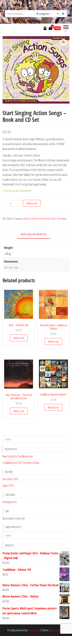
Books (26, 218)
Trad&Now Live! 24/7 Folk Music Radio (21, 463)
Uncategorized (9, 502)
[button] (63, 42)
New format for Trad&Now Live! (18, 456)
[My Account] (45, 28)
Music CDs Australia (59, 218)
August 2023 (8, 485)
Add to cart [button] (18, 338)
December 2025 (10, 479)
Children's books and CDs (40, 218)
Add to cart (31, 203)
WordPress (33, 630)
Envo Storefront (57, 630)
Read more (53, 407)
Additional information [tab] (34, 234)
